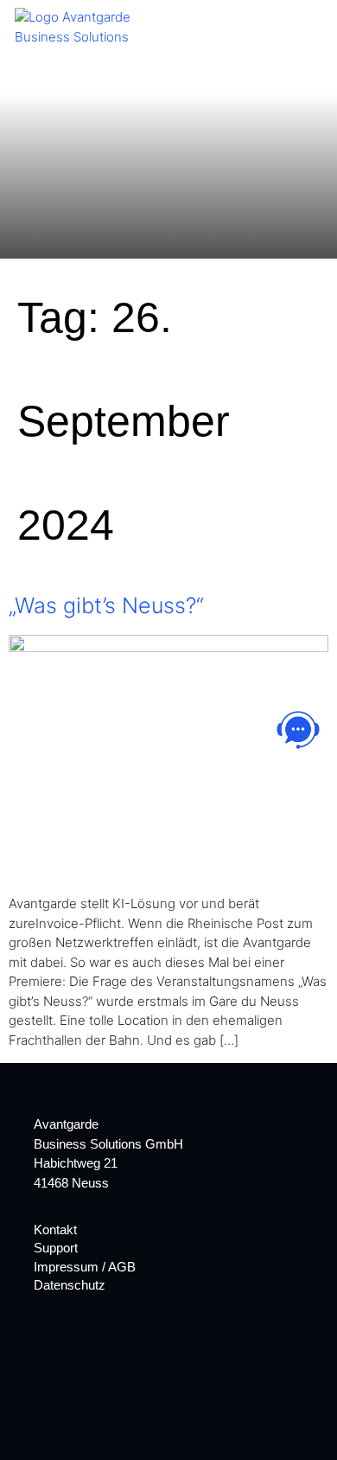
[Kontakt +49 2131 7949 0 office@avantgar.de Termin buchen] (298, 730)
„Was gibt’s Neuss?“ (106, 605)
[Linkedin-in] (72, 1344)
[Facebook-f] (42, 1344)
